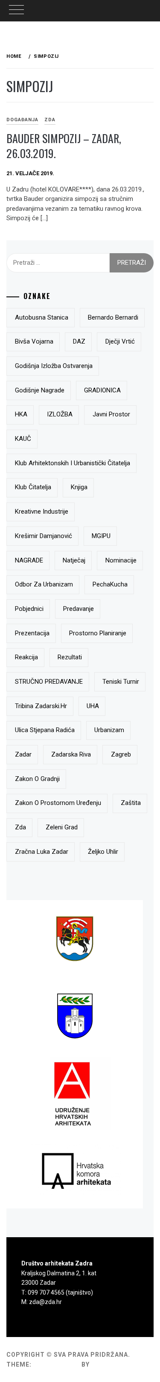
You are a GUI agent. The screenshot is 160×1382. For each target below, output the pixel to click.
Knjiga (79, 487)
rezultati (70, 657)
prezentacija (32, 633)
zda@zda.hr (45, 1301)
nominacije (121, 560)
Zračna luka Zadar (41, 852)
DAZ (79, 341)
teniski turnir (120, 681)
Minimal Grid (56, 1364)
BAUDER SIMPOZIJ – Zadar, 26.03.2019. (63, 146)
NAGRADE (29, 560)
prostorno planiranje (97, 633)
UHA (93, 706)
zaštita (131, 803)
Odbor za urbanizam (44, 584)
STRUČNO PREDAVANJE (49, 681)
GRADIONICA (102, 390)
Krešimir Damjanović (43, 536)
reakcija (26, 657)
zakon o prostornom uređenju (58, 803)
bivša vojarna (34, 341)
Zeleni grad (62, 827)
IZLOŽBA (60, 414)
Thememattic (115, 1364)
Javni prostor (111, 414)
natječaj (74, 560)
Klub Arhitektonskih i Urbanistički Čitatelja (72, 463)
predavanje (78, 609)
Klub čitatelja (33, 487)
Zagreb (121, 754)
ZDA (49, 120)
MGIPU (101, 536)
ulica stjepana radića (45, 730)
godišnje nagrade (39, 390)
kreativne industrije (41, 511)
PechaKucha (110, 584)
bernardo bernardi (113, 317)
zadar (23, 754)
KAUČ (23, 439)
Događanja (22, 120)
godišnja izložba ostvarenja (54, 366)
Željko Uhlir (103, 852)
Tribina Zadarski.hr (41, 706)
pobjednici (29, 609)
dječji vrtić (120, 341)
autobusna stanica (41, 317)
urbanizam (109, 730)
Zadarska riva (71, 754)
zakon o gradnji (37, 779)
